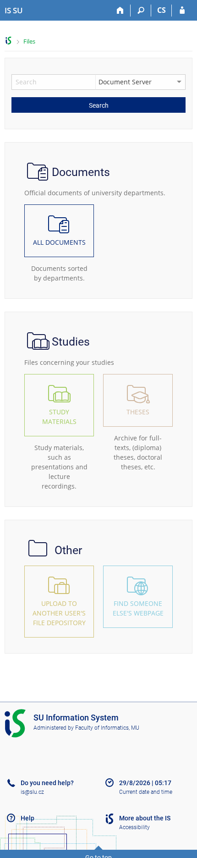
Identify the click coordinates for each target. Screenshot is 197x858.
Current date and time (145, 792)
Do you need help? (47, 782)
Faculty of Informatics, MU (107, 728)
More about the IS (144, 818)
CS (161, 10)
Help (27, 818)
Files (29, 41)
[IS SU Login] (182, 10)
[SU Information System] (8, 40)
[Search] (141, 10)
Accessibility (134, 827)
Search (99, 105)
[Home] (120, 10)
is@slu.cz (32, 792)
